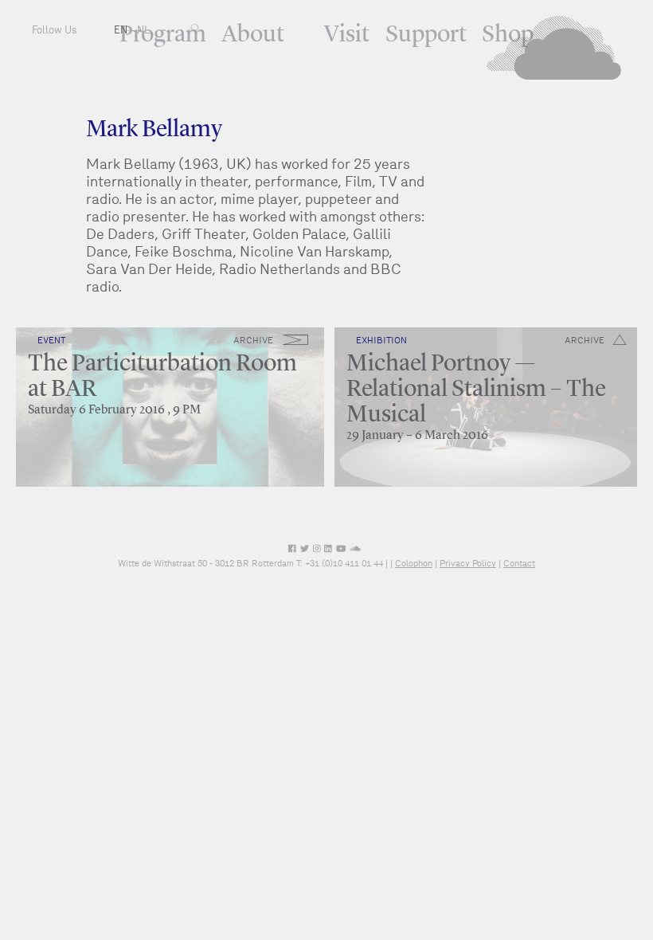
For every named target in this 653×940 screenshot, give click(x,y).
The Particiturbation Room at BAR (162, 376)
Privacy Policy (468, 563)
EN (120, 30)
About (252, 35)
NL (143, 30)
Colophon (413, 563)
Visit (347, 35)
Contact (519, 563)
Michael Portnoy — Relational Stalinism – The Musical (476, 389)
